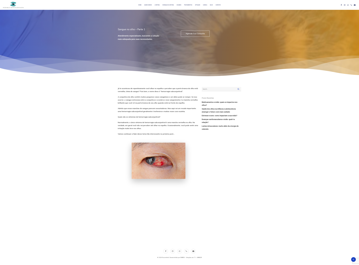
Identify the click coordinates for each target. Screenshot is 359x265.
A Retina (157, 5)
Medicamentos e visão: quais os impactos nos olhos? (219, 103)
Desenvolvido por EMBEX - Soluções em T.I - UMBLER (186, 257)
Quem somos (148, 5)
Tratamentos (188, 5)
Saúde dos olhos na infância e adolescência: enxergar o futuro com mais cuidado (219, 110)
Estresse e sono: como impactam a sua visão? (219, 116)
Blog (211, 5)
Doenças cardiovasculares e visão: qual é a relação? (218, 120)
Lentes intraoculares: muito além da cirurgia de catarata (220, 127)
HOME (139, 5)
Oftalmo (197, 5)
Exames (179, 5)
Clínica (205, 5)
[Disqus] (179, 214)
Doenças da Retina (168, 5)
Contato (218, 5)
